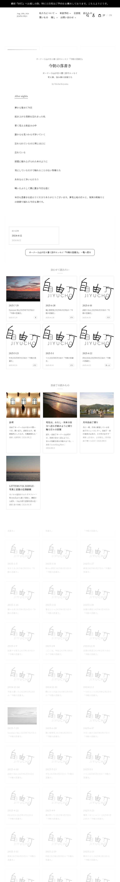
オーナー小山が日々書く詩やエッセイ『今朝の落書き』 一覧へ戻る (60, 252)
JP (104, 15)
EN (110, 15)
